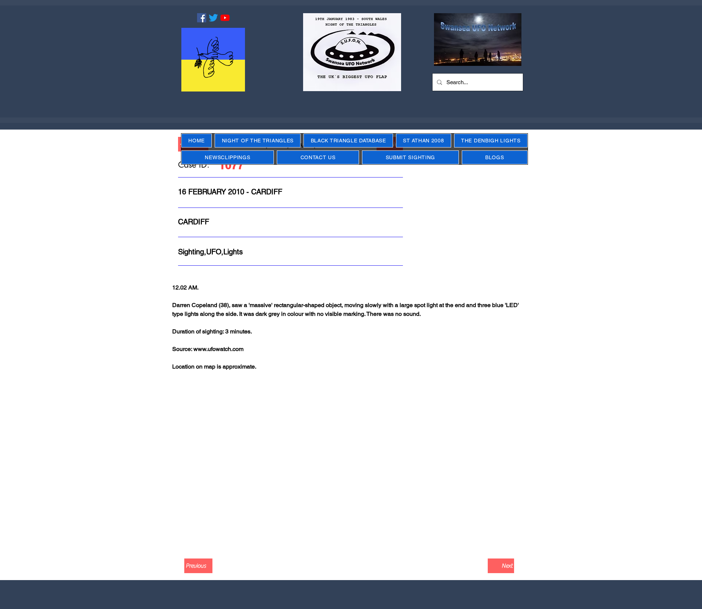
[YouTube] (225, 17)
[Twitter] (213, 17)
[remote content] (351, 463)
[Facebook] (201, 17)
